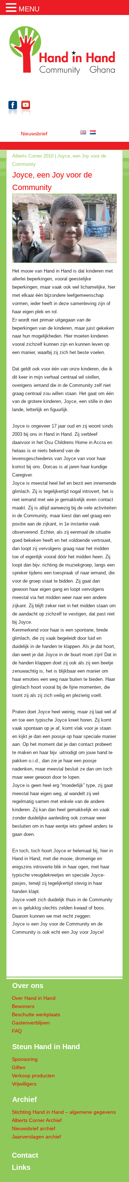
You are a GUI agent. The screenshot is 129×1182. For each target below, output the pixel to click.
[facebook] (12, 116)
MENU (29, 9)
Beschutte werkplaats (36, 1014)
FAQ (17, 1031)
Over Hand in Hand (34, 998)
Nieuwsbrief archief (33, 1128)
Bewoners (23, 1006)
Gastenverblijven (31, 1023)
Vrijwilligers (24, 1084)
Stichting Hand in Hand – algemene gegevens (64, 1112)
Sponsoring (25, 1059)
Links (21, 1167)
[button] (12, 7)
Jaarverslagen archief (36, 1136)
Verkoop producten (33, 1075)
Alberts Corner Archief (37, 1120)
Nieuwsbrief (34, 133)
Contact (25, 1155)
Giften (18, 1067)
